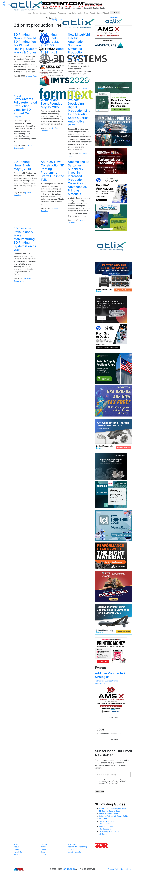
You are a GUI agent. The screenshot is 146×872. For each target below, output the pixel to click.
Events (16, 849)
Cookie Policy (126, 869)
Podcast (44, 844)
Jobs (80, 13)
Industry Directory (75, 852)
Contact (44, 854)
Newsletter (72, 13)
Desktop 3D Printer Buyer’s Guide (112, 808)
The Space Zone (105, 829)
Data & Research (49, 8)
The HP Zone (104, 824)
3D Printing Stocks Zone (109, 831)
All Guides (103, 834)
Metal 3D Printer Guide (108, 813)
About (92, 13)
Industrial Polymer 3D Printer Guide (113, 816)
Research (43, 13)
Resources (62, 13)
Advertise (77, 8)
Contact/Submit (103, 13)
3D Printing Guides (110, 804)
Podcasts (52, 13)
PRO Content (64, 8)
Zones (35, 13)
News (29, 13)
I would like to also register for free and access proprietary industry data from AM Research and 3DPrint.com (113, 782)
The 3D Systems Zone (108, 821)
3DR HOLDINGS (69, 869)
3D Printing (72, 849)
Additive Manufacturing (77, 847)
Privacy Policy (113, 869)
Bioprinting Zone (106, 826)
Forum (43, 849)
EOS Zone (103, 819)
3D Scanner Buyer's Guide (109, 811)
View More (113, 718)
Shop (86, 13)
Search (116, 12)
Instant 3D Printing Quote (94, 8)
